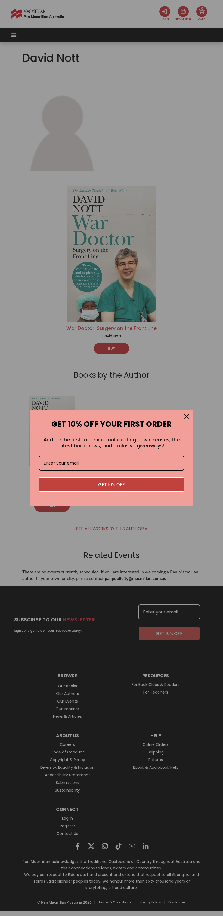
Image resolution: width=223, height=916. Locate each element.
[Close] (186, 416)
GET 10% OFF (111, 484)
